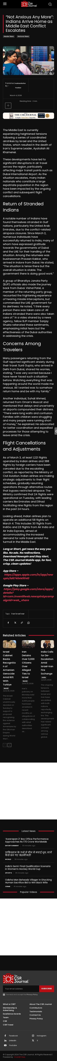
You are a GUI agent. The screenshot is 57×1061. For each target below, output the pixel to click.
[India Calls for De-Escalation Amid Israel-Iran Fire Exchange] (47, 644)
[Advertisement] (28, 791)
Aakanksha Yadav (20, 85)
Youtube (13, 1045)
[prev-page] (5, 745)
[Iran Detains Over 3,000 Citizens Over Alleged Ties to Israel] (28, 644)
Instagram (41, 1036)
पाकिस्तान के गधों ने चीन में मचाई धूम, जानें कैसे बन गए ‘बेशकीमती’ (28, 854)
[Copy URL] (22, 623)
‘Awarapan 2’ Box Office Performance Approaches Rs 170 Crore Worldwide (27, 840)
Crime (7, 886)
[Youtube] (5, 1045)
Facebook (13, 1036)
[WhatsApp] (28, 623)
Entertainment (12, 846)
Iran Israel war (18, 613)
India (44, 677)
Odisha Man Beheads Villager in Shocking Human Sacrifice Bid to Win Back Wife (28, 881)
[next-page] (9, 745)
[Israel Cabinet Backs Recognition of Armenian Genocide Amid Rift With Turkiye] (9, 644)
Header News (9, 36)
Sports (8, 873)
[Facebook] (8, 623)
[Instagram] (33, 1036)
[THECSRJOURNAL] (29, 4)
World (6, 688)
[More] (8, 106)
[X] (15, 623)
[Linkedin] (5, 1040)
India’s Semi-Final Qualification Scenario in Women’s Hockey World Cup (28, 868)
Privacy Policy (32, 994)
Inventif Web (19, 1057)
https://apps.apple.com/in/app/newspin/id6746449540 (28, 576)
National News (23, 36)
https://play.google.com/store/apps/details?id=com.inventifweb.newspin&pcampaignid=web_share (28, 594)
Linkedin (12, 1040)
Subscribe (46, 988)
